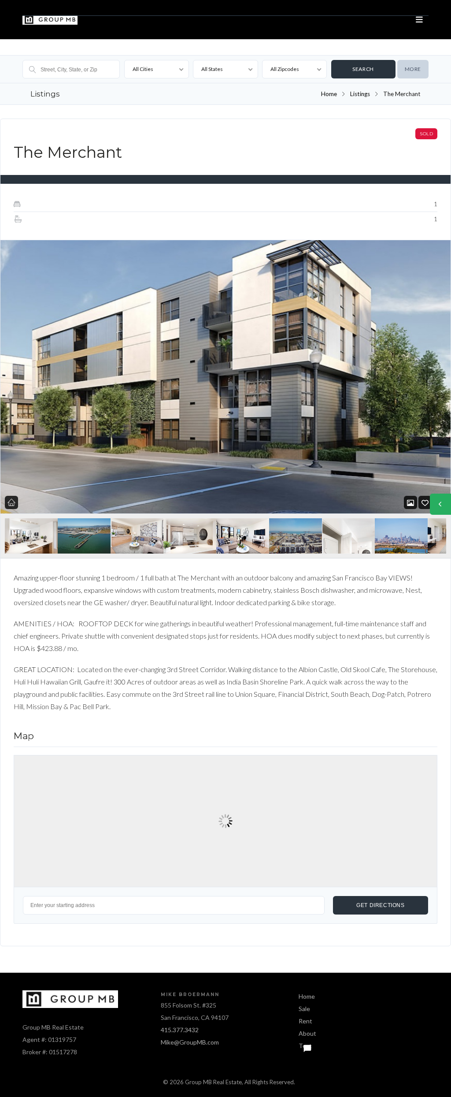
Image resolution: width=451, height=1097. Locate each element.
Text (305, 1045)
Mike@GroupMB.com (190, 1042)
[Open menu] (420, 20)
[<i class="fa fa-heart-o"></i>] (425, 502)
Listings (360, 93)
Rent (305, 1021)
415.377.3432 (180, 1030)
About (307, 1033)
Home (329, 93)
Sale (304, 1008)
